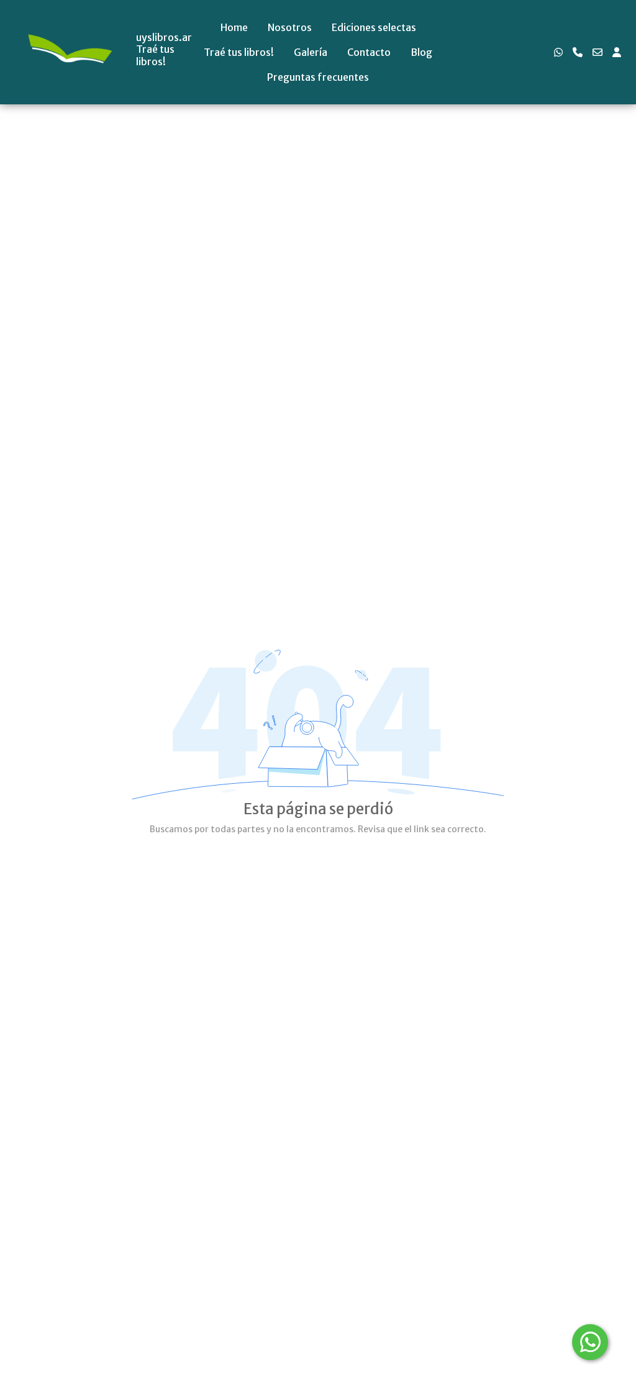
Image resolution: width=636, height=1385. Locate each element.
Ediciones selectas (374, 27)
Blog (421, 52)
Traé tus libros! (239, 52)
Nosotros (290, 27)
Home (234, 27)
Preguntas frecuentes (318, 77)
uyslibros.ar (164, 37)
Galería (310, 52)
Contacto (369, 52)
